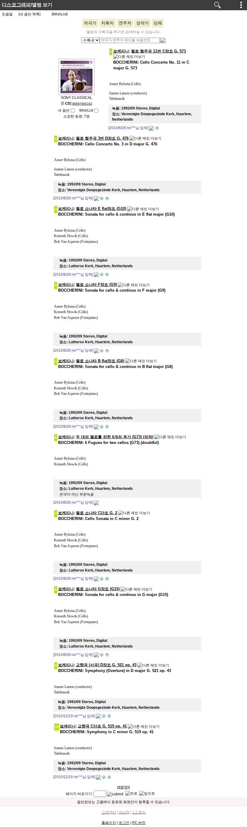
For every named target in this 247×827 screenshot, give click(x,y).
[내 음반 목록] (29, 14)
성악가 (142, 23)
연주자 (125, 23)
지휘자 (107, 23)
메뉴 (241, 5)
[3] (128, 787)
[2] (124, 787)
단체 (158, 23)
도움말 (7, 14)
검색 (217, 5)
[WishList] (59, 14)
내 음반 (64, 110)
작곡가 (90, 23)
